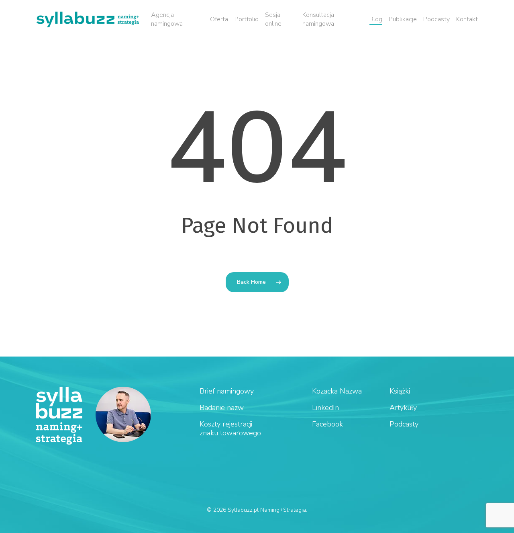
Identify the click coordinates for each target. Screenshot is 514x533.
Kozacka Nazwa (337, 391)
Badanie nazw (222, 407)
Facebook (327, 424)
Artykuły (403, 407)
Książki (400, 391)
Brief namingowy (227, 391)
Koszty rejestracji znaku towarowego (230, 428)
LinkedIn (325, 407)
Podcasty (404, 424)
